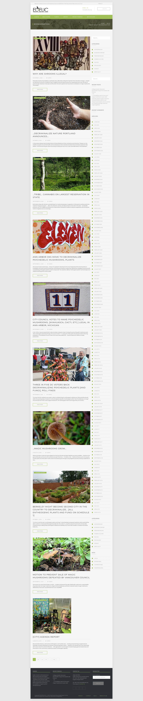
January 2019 (98, 368)
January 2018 (98, 406)
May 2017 (96, 432)
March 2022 (97, 246)
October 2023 (98, 185)
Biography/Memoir (99, 52)
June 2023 (97, 198)
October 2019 (98, 339)
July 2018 (96, 387)
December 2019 (98, 333)
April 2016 (97, 474)
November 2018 (98, 374)
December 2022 (98, 217)
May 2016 (96, 470)
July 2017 (96, 426)
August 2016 (97, 461)
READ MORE (40, 89)
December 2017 (98, 410)
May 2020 (96, 317)
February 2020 (98, 326)
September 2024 (98, 150)
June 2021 (97, 275)
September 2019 (98, 342)
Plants (57, 16)
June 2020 (97, 314)
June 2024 (97, 160)
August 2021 (97, 269)
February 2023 (98, 211)
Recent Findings (77, 16)
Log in (96, 558)
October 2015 (98, 493)
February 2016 (98, 480)
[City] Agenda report (46, 637)
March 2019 (97, 362)
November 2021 (98, 259)
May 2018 (96, 394)
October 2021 (98, 262)
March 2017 (97, 438)
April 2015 (97, 509)
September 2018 (98, 381)
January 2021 (98, 291)
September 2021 (98, 265)
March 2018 (97, 400)
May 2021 (96, 278)
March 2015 (97, 512)
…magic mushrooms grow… (49, 448)
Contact (88, 695)
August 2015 (97, 499)
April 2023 (97, 205)
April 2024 (97, 166)
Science (96, 68)
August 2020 (97, 307)
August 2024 (97, 153)
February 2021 (98, 288)
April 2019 (97, 358)
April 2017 (97, 435)
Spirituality (97, 72)
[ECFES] (40, 9)
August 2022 (97, 230)
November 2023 (98, 182)
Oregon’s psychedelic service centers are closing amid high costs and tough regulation (101, 103)
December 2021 (98, 256)
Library (65, 16)
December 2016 (98, 448)
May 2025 (96, 125)
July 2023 (96, 195)
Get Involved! (91, 16)
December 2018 (98, 371)
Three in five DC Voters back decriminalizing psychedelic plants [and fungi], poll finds (59, 388)
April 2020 (97, 320)
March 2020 (97, 323)
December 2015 (98, 486)
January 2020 (98, 330)
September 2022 (98, 227)
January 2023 (98, 214)
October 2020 (98, 301)
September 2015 (98, 496)
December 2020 (98, 294)
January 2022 (98, 253)
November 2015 (98, 490)
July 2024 (96, 157)
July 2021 (96, 272)
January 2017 (98, 445)
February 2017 (98, 442)
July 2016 (96, 464)
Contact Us (82, 684)
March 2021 (97, 285)
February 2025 (98, 134)
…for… (93, 93)
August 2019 (97, 346)
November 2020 (98, 298)
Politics (96, 62)
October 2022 (98, 224)
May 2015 (96, 506)
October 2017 (98, 416)
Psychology (97, 65)
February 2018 (98, 403)
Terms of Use (103, 695)
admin (49, 77)
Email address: (96, 675)
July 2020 (96, 310)
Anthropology (40, 38)
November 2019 (98, 336)
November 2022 (98, 221)
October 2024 (98, 147)
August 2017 (97, 422)
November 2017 (98, 413)
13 (54, 659)
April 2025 (97, 128)
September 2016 (98, 458)
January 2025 (98, 137)
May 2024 (96, 163)
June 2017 (97, 429)
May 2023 (96, 201)
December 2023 (98, 179)
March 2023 (97, 208)
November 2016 (98, 451)
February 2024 (98, 173)
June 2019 (97, 352)
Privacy (80, 695)
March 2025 (97, 131)
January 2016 (98, 483)
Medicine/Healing (99, 55)
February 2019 (98, 365)
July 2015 (96, 502)
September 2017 (98, 419)
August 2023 (97, 192)
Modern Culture (40, 472)
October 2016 (98, 454)
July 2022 (96, 233)
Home (103, 23)
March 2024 (97, 169)
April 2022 (97, 243)
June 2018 (97, 390)
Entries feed (97, 561)
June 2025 (97, 121)
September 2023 (98, 189)
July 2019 (96, 349)
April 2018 (97, 397)
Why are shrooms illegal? (50, 74)
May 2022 (96, 240)
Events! (36, 16)
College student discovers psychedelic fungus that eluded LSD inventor (100, 91)
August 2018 (97, 384)
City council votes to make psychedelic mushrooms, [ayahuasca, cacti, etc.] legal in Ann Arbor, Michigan (61, 322)
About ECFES (46, 16)
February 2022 (98, 249)
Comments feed (98, 564)
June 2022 (97, 237)
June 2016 (97, 467)
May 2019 (96, 355)
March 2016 (97, 477)
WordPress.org (98, 567)
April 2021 (97, 281)
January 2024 (98, 176)
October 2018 (98, 378)
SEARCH (108, 38)
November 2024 (98, 144)
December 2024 (98, 141)
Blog (108, 23)
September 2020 (98, 304)
